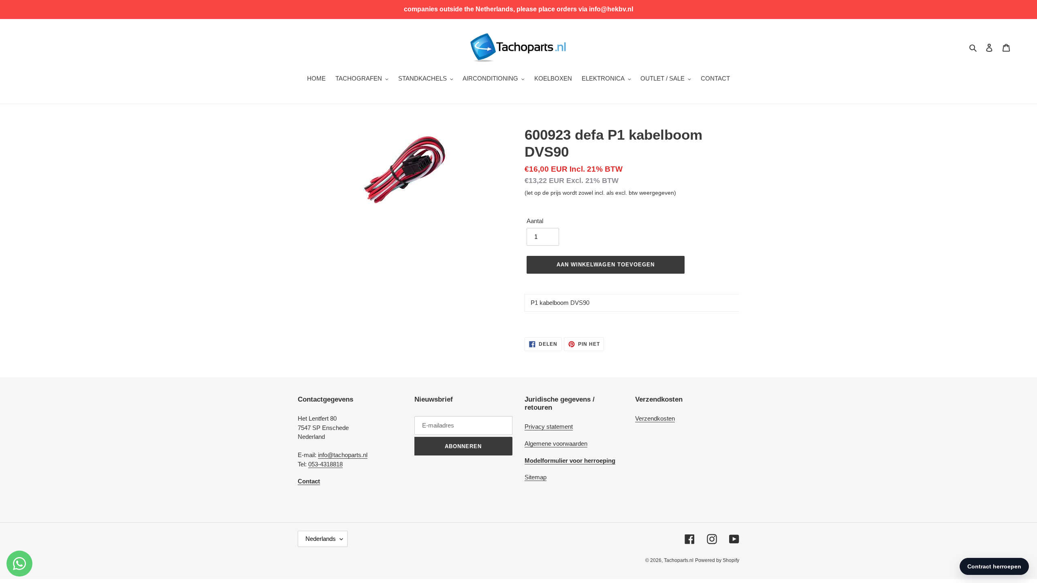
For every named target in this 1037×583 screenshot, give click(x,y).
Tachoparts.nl (678, 560)
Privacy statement (549, 426)
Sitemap (535, 477)
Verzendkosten (655, 418)
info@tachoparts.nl (342, 454)
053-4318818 (325, 464)
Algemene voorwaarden (556, 443)
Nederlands (320, 538)
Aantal (535, 220)
